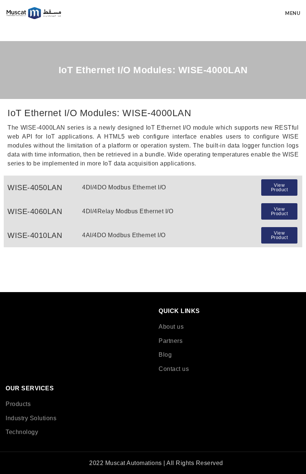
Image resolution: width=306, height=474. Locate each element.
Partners (170, 341)
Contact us (174, 369)
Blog (165, 354)
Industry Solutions (31, 418)
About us (171, 326)
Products (18, 404)
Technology (22, 432)
